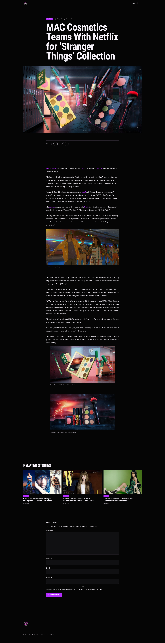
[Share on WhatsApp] (58, 144)
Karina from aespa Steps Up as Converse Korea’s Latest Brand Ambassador (118, 500)
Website (49, 577)
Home (133, 3)
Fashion (49, 19)
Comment (49, 531)
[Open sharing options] (53, 144)
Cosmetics (54, 168)
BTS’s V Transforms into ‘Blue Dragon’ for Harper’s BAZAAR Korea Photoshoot (37, 500)
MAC (48, 168)
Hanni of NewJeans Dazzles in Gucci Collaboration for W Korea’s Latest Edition (78, 500)
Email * (48, 568)
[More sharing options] (67, 144)
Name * (49, 558)
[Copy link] (62, 144)
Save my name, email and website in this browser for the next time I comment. (74, 589)
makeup (99, 168)
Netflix (83, 168)
